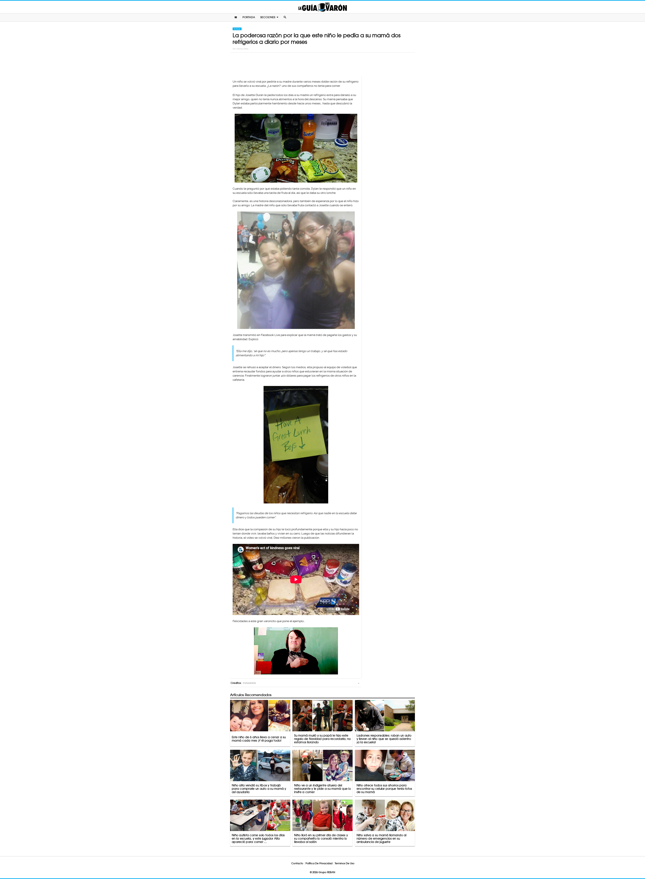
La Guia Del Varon (322, 7)
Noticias (237, 29)
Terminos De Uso (344, 863)
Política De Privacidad (319, 863)
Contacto (297, 863)
